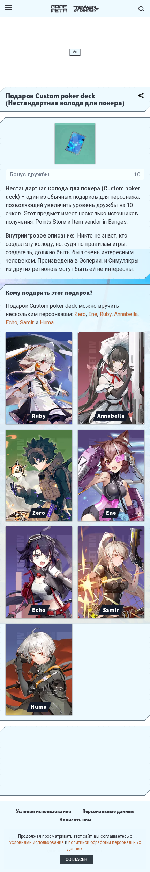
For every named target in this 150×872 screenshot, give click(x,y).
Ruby (106, 314)
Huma (47, 322)
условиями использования (36, 842)
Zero (80, 314)
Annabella (126, 314)
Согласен (76, 859)
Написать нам (75, 819)
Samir (27, 322)
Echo (11, 322)
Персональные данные (108, 811)
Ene (92, 314)
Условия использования (43, 811)
